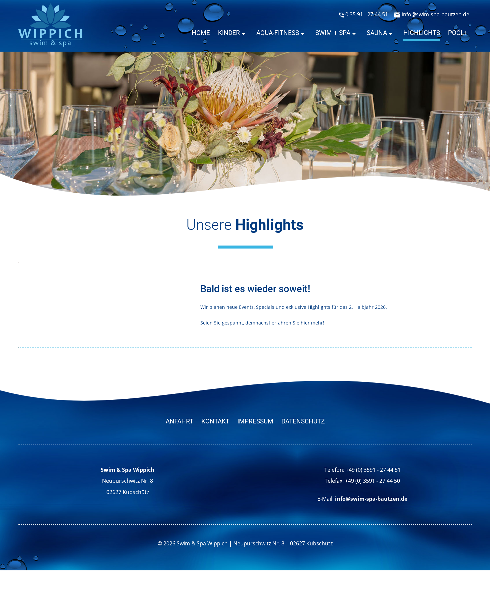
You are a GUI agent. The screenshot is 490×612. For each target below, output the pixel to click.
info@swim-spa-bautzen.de (434, 14)
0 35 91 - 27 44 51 (366, 14)
